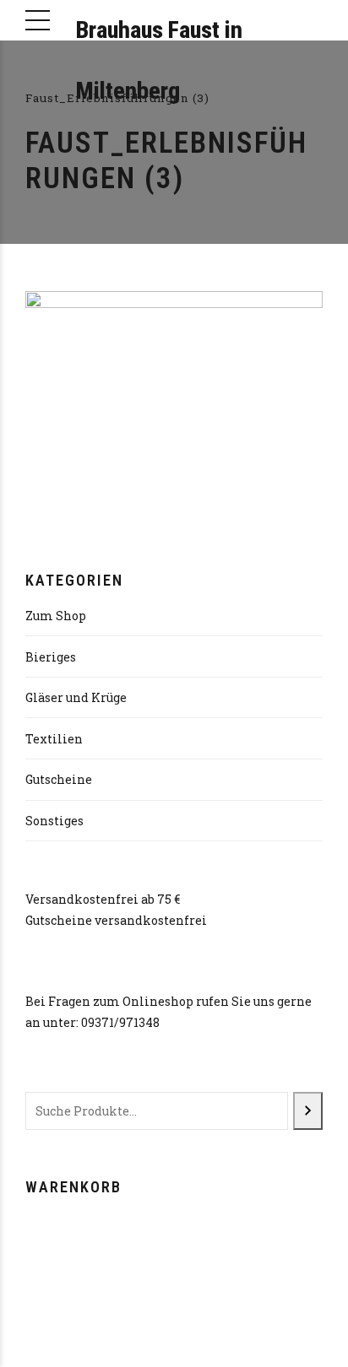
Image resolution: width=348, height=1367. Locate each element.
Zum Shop (55, 616)
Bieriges (50, 657)
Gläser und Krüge (76, 697)
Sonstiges (54, 821)
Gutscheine (58, 779)
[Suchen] (308, 1111)
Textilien (54, 739)
